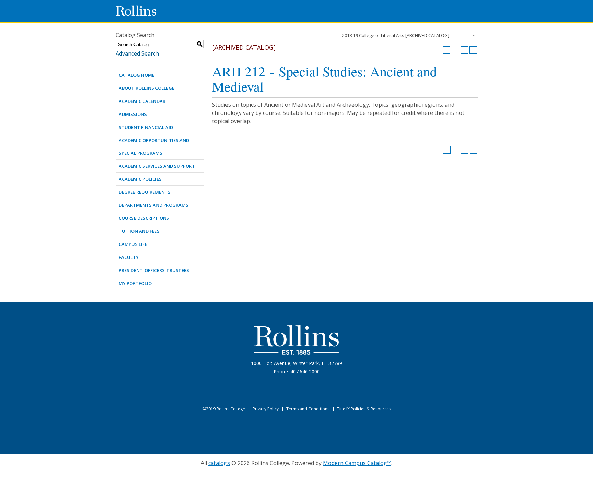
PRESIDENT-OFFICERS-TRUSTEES (154, 270)
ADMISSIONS (133, 114)
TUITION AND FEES (139, 231)
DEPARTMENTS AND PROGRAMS (153, 205)
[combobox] (408, 35)
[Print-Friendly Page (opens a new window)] (464, 50)
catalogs (219, 463)
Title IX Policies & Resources (364, 409)
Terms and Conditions (307, 409)
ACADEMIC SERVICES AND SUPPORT (157, 166)
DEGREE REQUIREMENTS (145, 192)
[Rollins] (296, 340)
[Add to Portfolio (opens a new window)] (446, 50)
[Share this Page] (455, 50)
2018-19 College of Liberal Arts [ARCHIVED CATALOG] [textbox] (395, 35)
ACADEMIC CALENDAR (142, 101)
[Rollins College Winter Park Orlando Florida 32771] (136, 10)
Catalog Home (136, 75)
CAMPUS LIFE (133, 244)
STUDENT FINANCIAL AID (146, 127)
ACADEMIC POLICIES (140, 179)
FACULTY (129, 257)
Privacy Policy (266, 409)
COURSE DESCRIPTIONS (144, 218)
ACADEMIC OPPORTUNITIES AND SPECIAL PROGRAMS (154, 146)
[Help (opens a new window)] (473, 50)
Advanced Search (137, 53)
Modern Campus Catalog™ (357, 463)
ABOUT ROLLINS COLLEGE (146, 88)
